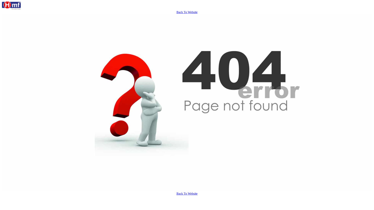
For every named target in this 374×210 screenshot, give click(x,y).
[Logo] (11, 8)
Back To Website (187, 12)
